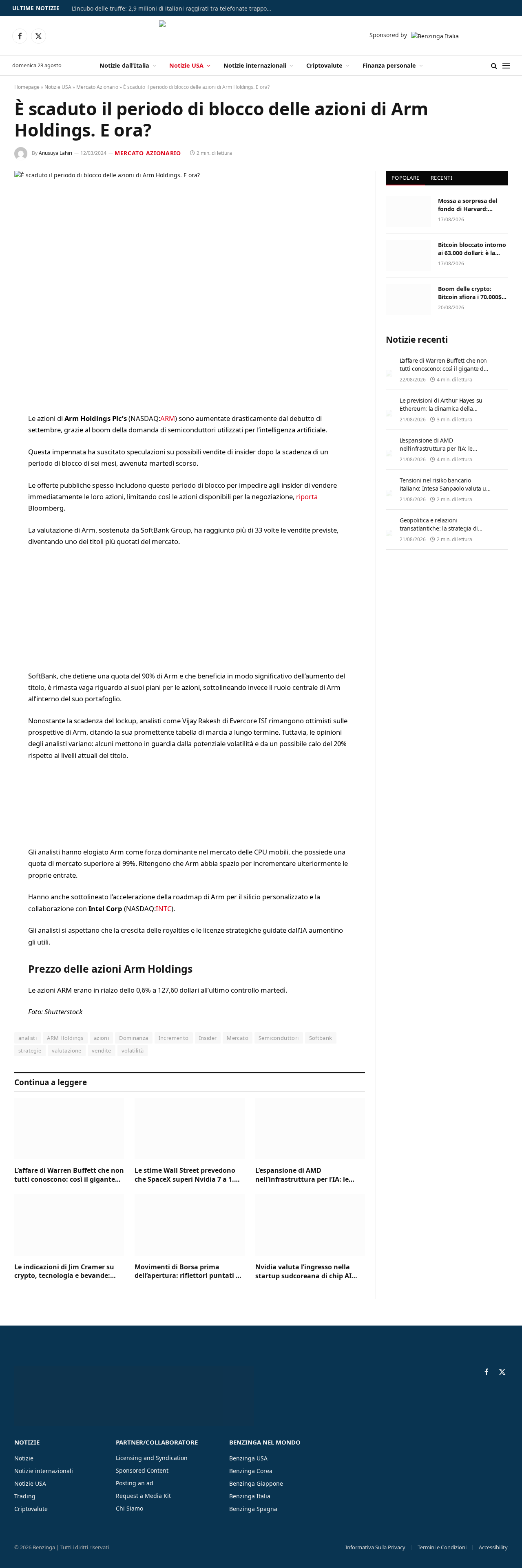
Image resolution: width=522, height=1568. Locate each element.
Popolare (405, 177)
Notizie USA (186, 65)
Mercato (237, 1038)
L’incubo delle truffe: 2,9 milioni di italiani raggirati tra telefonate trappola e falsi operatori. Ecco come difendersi (174, 8)
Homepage (27, 87)
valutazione (67, 1050)
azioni (101, 1038)
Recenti (441, 177)
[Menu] (506, 66)
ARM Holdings (65, 1038)
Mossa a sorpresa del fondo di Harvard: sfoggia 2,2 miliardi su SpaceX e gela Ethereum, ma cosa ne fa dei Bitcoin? (472, 205)
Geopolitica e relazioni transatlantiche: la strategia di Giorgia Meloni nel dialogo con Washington (440, 532)
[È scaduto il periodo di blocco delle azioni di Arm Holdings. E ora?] (189, 285)
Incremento (174, 1038)
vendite (101, 1050)
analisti (27, 1038)
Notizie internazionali (254, 65)
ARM (167, 418)
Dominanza (133, 1038)
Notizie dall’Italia (124, 65)
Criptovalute (324, 65)
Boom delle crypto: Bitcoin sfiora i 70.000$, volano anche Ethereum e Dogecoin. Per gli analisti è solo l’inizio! (471, 293)
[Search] (494, 66)
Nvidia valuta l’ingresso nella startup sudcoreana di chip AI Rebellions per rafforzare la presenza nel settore (303, 1272)
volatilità (133, 1050)
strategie (30, 1050)
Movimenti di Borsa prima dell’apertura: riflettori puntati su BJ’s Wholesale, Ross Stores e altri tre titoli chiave (189, 1272)
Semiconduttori (279, 1038)
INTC (163, 908)
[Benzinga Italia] (261, 35)
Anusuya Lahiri (55, 153)
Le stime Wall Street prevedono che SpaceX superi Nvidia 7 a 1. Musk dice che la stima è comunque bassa (185, 1175)
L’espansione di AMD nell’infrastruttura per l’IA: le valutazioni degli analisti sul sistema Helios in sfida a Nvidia (306, 1175)
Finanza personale (389, 65)
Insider (208, 1038)
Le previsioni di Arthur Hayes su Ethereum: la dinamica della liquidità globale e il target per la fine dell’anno (442, 412)
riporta (307, 496)
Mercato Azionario (97, 87)
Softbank (320, 1038)
